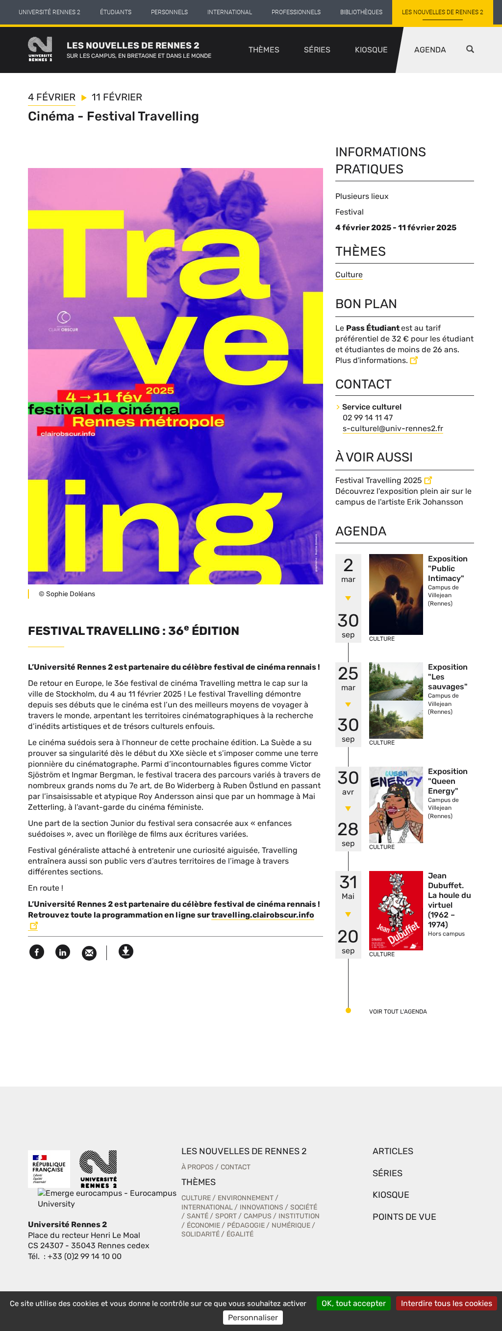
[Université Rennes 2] (98, 1168)
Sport (226, 1216)
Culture (349, 274)
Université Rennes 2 (49, 12)
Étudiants (115, 12)
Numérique (291, 1225)
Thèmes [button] (264, 49)
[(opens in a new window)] (107, 1198)
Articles (393, 1151)
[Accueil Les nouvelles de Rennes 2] (47, 50)
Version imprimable (126, 949)
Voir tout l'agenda (398, 1011)
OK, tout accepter (354, 1303)
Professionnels (296, 12)
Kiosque (371, 49)
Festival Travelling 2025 (378, 480)
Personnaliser (253, 1317)
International (229, 12)
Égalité (239, 1234)
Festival (349, 212)
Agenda (430, 49)
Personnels (169, 12)
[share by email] (89, 953)
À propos (197, 1167)
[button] (470, 50)
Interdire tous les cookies (446, 1303)
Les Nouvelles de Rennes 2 (442, 12)
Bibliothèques (361, 12)
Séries (317, 49)
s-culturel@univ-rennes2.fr (393, 428)
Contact (236, 1167)
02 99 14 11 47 (368, 417)
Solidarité (200, 1234)
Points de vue (404, 1216)
